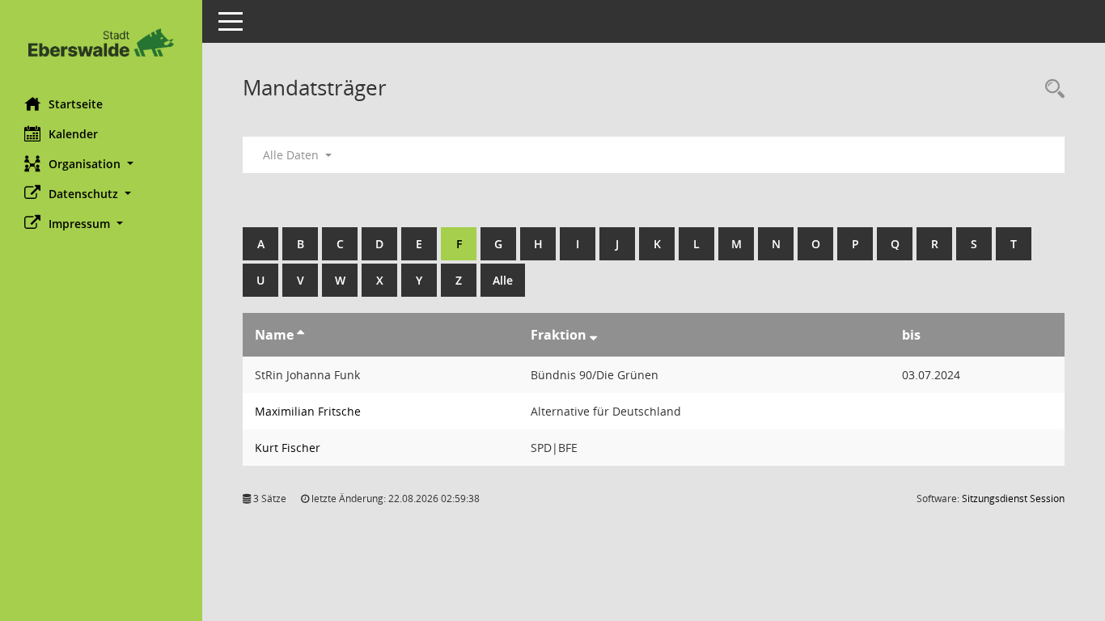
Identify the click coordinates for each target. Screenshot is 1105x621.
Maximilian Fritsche (308, 411)
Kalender (73, 134)
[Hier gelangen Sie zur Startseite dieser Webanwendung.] (101, 42)
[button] (101, 164)
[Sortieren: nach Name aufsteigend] (300, 335)
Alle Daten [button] (292, 155)
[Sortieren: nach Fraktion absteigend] (593, 335)
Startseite (76, 104)
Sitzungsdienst (1013, 498)
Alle (503, 280)
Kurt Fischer (287, 447)
